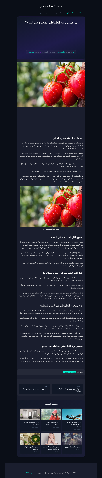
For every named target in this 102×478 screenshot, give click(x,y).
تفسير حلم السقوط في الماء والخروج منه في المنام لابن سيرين (73, 424)
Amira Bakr (31, 52)
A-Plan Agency (30, 473)
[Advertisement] (51, 37)
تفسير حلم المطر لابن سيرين (72, 447)
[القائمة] (100, 2)
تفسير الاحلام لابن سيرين (51, 6)
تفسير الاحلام (81, 13)
